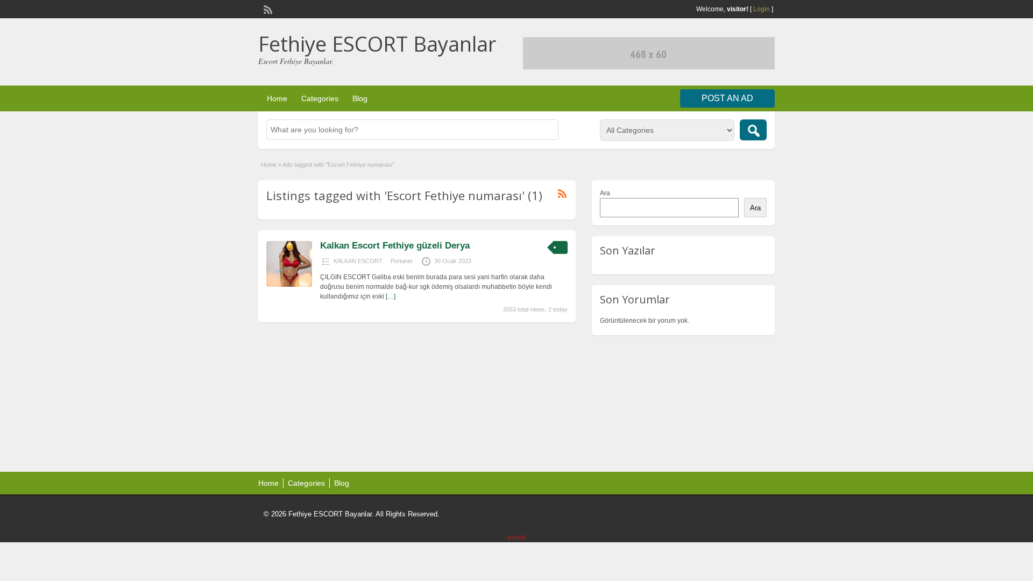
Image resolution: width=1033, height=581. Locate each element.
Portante (402, 261)
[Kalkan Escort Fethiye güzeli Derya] (289, 284)
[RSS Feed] (267, 8)
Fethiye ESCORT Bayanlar (377, 44)
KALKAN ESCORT (358, 261)
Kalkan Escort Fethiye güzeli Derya (395, 245)
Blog (359, 98)
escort (517, 537)
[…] (390, 296)
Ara (605, 193)
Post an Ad (727, 98)
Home (277, 98)
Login (761, 9)
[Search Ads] (753, 129)
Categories (319, 98)
